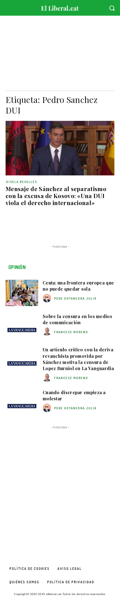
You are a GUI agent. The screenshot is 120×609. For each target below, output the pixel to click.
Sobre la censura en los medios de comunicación (77, 319)
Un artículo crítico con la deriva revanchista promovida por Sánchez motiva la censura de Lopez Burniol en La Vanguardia (78, 359)
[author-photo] (48, 298)
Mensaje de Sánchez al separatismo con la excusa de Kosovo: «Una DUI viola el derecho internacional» (56, 195)
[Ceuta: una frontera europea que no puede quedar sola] (22, 293)
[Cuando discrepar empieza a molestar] (22, 402)
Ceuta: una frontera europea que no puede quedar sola (78, 286)
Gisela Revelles (21, 182)
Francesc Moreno (71, 332)
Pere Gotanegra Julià (75, 298)
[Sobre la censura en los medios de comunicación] (22, 326)
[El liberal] (60, 6)
